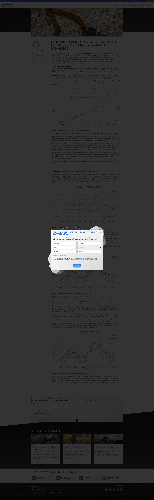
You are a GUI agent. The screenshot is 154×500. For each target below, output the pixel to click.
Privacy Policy (81, 258)
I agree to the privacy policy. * (60, 255)
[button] (100, 232)
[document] (77, 250)
